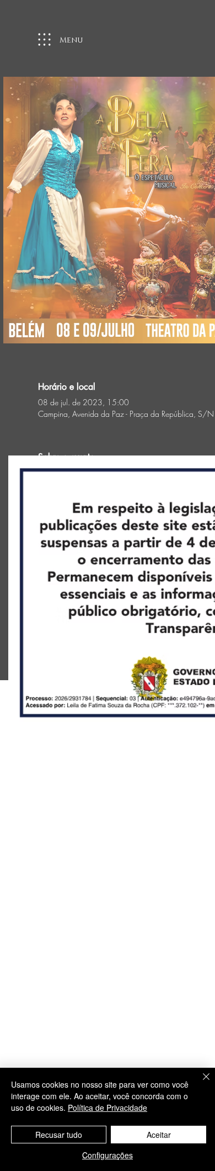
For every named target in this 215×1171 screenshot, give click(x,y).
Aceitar (159, 1134)
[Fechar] (199, 1083)
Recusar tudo (58, 1134)
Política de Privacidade (107, 1107)
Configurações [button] (107, 1155)
